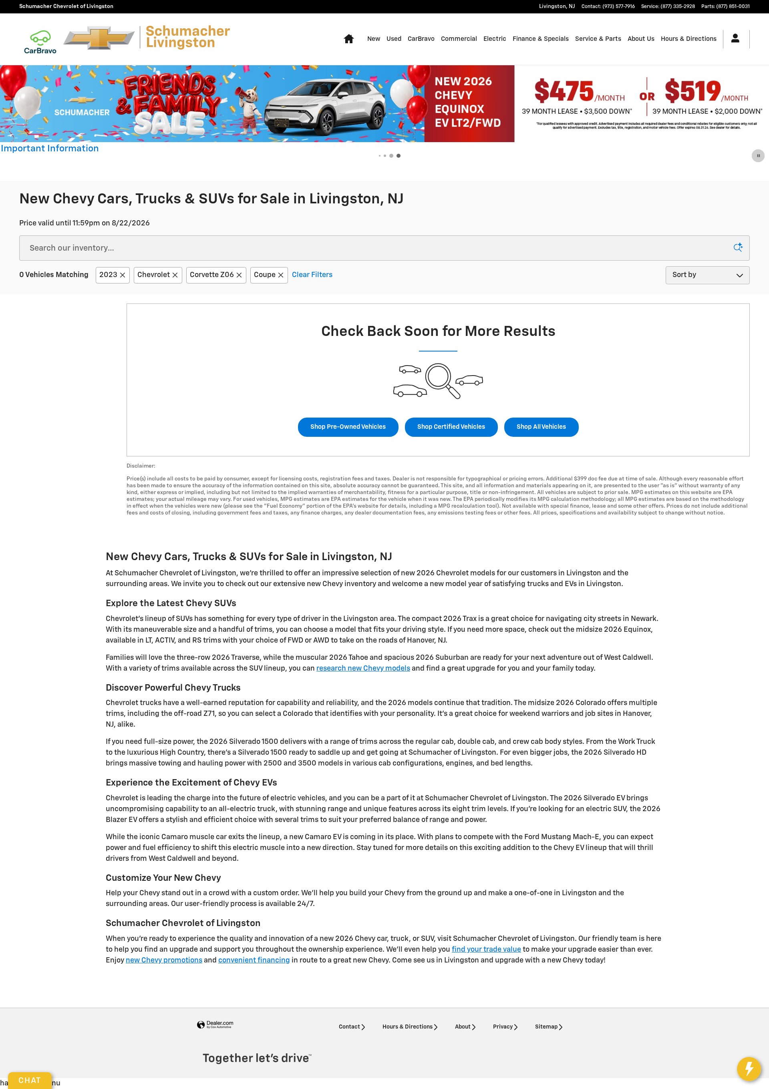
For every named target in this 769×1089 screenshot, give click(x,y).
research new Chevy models (363, 668)
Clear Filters (312, 275)
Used (394, 39)
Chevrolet (153, 275)
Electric (494, 39)
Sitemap (546, 1027)
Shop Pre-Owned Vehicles (348, 427)
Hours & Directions (689, 39)
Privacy (503, 1027)
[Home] (40, 39)
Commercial (459, 39)
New (373, 39)
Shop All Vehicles (541, 427)
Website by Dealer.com (215, 1025)
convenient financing (254, 960)
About (463, 1027)
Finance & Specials (541, 39)
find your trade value (486, 949)
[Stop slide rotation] (759, 156)
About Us (641, 39)
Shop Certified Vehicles (451, 427)
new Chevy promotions (164, 960)
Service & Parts (598, 39)
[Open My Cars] (733, 39)
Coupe (265, 275)
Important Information (50, 149)
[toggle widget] (749, 1069)
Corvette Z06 (212, 275)
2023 (108, 275)
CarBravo (421, 39)
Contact (349, 1027)
